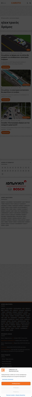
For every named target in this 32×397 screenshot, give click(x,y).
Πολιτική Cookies (10, 395)
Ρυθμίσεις (16, 392)
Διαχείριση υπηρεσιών (7, 379)
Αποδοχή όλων (16, 383)
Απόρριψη (16, 387)
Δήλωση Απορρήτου (20, 395)
